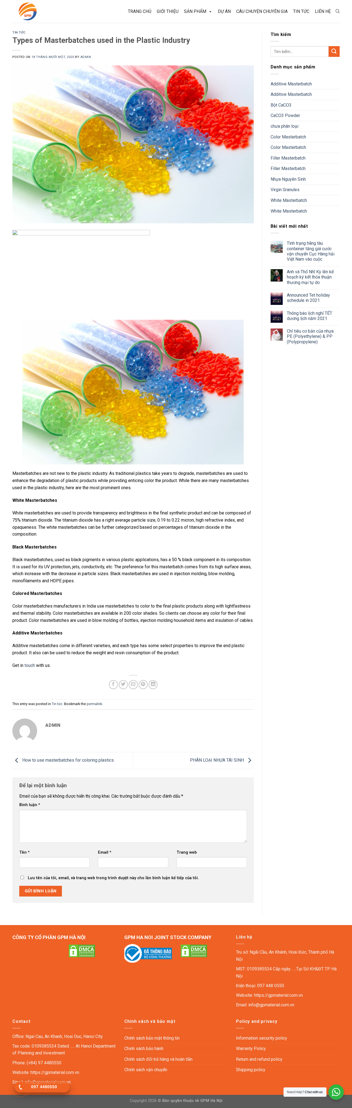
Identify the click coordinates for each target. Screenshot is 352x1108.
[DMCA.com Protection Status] (82, 950)
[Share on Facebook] (113, 684)
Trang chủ (139, 11)
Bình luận (29, 805)
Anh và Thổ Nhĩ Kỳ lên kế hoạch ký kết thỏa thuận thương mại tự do (310, 277)
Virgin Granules (285, 189)
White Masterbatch (289, 200)
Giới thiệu (167, 11)
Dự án (224, 11)
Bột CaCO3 (281, 105)
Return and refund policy (259, 1059)
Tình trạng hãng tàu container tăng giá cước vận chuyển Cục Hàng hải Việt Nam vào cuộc (310, 251)
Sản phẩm (195, 11)
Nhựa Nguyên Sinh (288, 179)
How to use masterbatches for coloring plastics (67, 760)
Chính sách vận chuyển (145, 1069)
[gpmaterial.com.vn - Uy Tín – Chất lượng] (36, 11)
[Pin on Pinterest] (143, 684)
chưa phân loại (284, 126)
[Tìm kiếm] (338, 11)
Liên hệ (323, 11)
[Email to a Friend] (133, 684)
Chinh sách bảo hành (143, 1048)
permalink (94, 704)
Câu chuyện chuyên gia (262, 11)
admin (85, 57)
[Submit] (334, 51)
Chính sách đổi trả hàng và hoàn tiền (158, 1059)
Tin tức (301, 11)
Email (104, 852)
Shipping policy (250, 1069)
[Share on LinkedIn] (153, 684)
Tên (24, 852)
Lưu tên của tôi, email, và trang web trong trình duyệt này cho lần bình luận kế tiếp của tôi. (113, 878)
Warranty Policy (251, 1048)
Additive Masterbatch (291, 84)
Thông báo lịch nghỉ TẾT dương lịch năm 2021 (309, 316)
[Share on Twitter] (123, 684)
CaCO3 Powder (285, 115)
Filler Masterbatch (288, 158)
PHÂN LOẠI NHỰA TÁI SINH (217, 760)
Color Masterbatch (288, 137)
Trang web (187, 852)
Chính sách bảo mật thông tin (152, 1038)
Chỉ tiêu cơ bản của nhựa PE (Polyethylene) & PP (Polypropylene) (310, 336)
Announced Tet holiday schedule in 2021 (308, 298)
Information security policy (261, 1038)
